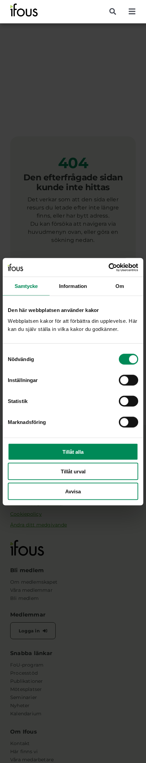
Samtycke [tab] (26, 286)
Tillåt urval (73, 471)
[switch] (128, 380)
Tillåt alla (73, 451)
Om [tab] (119, 286)
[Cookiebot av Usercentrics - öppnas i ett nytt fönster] (108, 267)
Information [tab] (73, 286)
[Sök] (115, 11)
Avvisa (73, 491)
